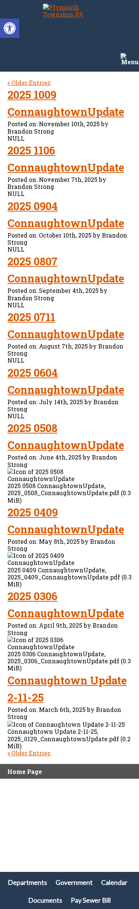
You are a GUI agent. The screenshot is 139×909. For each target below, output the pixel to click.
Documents (45, 900)
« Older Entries (28, 82)
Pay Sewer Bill (91, 900)
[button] (9, 28)
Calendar (114, 882)
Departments (27, 882)
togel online (18, 835)
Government (74, 882)
